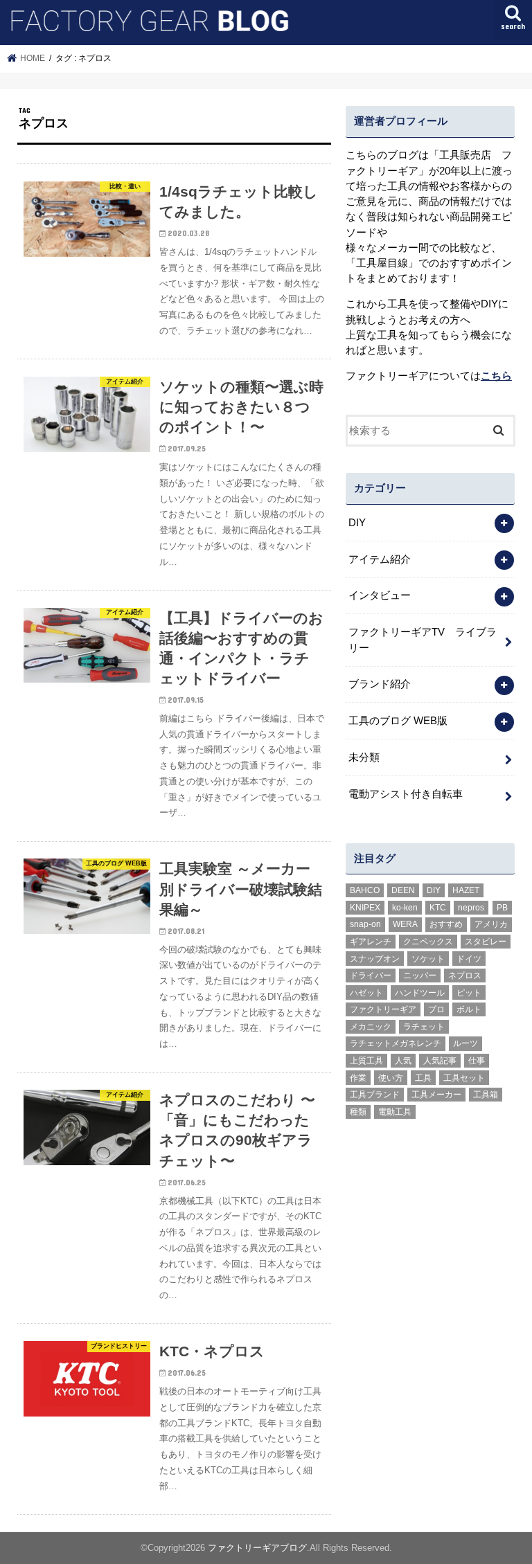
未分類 (364, 757)
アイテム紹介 (379, 559)
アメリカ (491, 924)
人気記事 (439, 1061)
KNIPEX (365, 908)
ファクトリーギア (383, 1009)
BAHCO (365, 890)
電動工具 (394, 1112)
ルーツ (465, 1043)
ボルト (468, 1009)
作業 (358, 1078)
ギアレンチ (370, 941)
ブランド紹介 (379, 684)
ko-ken (405, 908)
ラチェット (424, 1027)
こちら (496, 375)
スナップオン (375, 959)
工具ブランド (375, 1094)
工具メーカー (436, 1094)
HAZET (465, 890)
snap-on (365, 924)
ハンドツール (420, 993)
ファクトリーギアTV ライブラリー (422, 640)
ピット (468, 993)
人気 (403, 1061)
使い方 (390, 1078)
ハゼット (366, 993)
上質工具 (366, 1061)
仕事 (476, 1061)
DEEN (403, 890)
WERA (405, 924)
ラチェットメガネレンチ (395, 1043)
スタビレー (485, 941)
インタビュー (379, 595)
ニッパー (419, 975)
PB (502, 908)
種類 (358, 1112)
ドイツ (468, 959)
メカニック (370, 1027)
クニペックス (428, 941)
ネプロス (464, 975)
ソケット (428, 959)
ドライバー (370, 975)
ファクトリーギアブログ (257, 1548)
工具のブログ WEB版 (397, 720)
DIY (357, 522)
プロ (436, 1009)
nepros (471, 908)
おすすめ (446, 924)
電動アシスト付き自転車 (405, 794)
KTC (437, 908)
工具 (423, 1078)
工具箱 (485, 1094)
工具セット (464, 1078)
